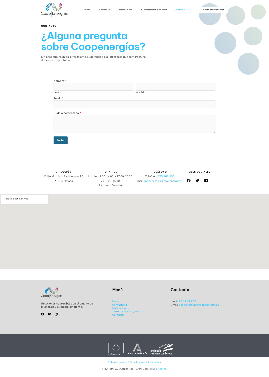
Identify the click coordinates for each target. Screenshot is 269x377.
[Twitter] (49, 314)
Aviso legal (155, 362)
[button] (213, 10)
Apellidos (141, 92)
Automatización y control (153, 9)
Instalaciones (125, 9)
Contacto (180, 9)
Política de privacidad (138, 362)
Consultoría (104, 9)
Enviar (60, 140)
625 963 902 (166, 176)
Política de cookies (117, 362)
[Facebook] (42, 314)
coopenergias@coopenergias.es (164, 181)
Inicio (87, 9)
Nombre (60, 81)
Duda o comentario (67, 113)
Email (58, 98)
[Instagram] (56, 314)
